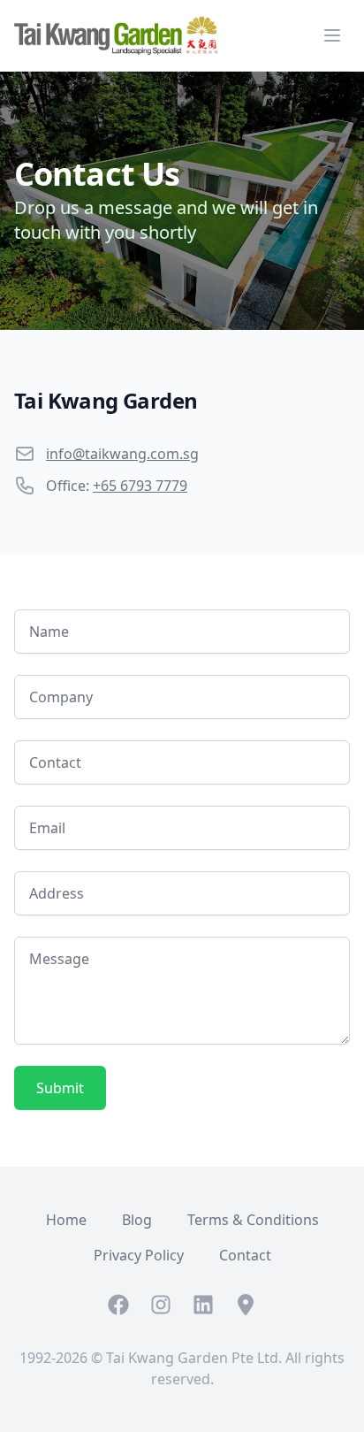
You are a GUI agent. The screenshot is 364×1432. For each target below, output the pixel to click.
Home (66, 1219)
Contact (245, 1255)
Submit (60, 1088)
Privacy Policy (139, 1255)
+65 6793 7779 (140, 485)
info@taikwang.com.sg (122, 453)
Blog (137, 1219)
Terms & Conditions (253, 1219)
